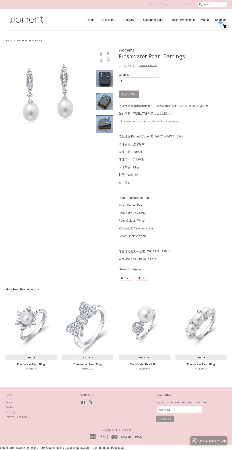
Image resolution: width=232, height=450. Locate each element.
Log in (151, 4)
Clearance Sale (153, 20)
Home (90, 20)
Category (129, 20)
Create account (169, 4)
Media (205, 20)
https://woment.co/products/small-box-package (148, 121)
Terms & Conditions (16, 417)
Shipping (221, 20)
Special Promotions (182, 20)
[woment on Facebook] (83, 403)
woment (126, 430)
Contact (9, 407)
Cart (190, 4)
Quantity (124, 75)
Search (9, 402)
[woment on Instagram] (90, 403)
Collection (107, 20)
